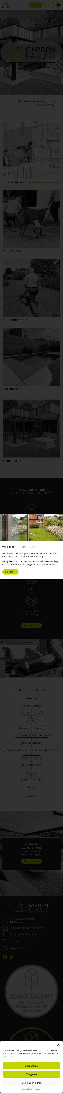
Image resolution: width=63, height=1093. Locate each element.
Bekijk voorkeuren (31, 1082)
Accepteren (31, 1065)
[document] (31, 546)
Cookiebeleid (26, 1089)
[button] (58, 1044)
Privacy (37, 1089)
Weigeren (31, 1074)
